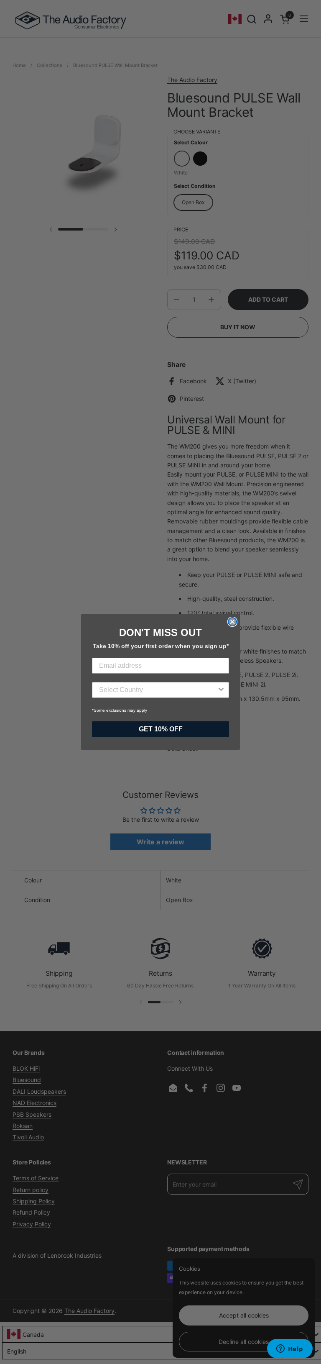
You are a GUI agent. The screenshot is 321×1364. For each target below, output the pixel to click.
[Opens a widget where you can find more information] (290, 1349)
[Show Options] (221, 689)
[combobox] (158, 689)
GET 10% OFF (161, 729)
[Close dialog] (232, 622)
